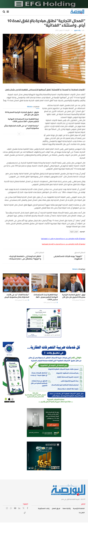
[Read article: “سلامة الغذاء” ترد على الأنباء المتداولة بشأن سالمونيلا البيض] (16, 282)
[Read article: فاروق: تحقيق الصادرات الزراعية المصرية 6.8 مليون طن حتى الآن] (73, 282)
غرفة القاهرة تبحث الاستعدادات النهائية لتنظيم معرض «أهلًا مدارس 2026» (23, 120)
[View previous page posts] (23, 133)
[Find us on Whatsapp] (11, 508)
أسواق (63, 290)
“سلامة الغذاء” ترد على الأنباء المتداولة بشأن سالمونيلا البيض (21, 127)
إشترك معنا (67, 508)
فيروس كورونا (74, 231)
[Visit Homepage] (77, 11)
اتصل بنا (82, 512)
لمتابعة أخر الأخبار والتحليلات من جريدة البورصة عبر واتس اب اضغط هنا (63, 238)
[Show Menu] (8, 11)
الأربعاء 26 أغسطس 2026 (50, 302)
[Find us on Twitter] (23, 508)
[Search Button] (4, 11)
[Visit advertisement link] (44, 4)
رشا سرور (77, 30)
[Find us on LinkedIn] (19, 508)
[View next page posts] (19, 133)
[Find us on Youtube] (15, 508)
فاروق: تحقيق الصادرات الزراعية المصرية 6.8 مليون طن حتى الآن (22, 113)
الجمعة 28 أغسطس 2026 (78, 300)
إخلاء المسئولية (43, 508)
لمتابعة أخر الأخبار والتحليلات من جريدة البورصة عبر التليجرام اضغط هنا (63, 244)
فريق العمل (56, 508)
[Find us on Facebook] (27, 508)
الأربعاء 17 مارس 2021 (62, 30)
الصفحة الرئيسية (79, 508)
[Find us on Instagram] (7, 508)
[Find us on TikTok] (25, 512)
